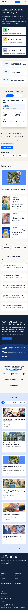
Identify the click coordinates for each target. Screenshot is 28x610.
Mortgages (3, 573)
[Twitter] (4, 605)
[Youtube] (12, 605)
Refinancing (17, 247)
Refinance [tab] (18, 95)
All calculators (5, 259)
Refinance (15, 402)
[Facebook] (2, 605)
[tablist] (14, 95)
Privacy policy (4, 593)
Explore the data (7, 338)
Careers (16, 578)
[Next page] (23, 548)
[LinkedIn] (9, 605)
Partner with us (18, 583)
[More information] (25, 61)
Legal (2, 591)
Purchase (8, 402)
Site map (17, 575)
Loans (2, 580)
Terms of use (4, 601)
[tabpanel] (14, 123)
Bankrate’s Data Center (6, 583)
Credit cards (3, 578)
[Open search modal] (22, 1)
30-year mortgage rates (9, 155)
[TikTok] (15, 605)
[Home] (6, 1)
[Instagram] (7, 605)
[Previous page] (5, 548)
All (3, 402)
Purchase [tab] (10, 95)
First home (6, 247)
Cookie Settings (4, 596)
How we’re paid (18, 573)
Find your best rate (7, 147)
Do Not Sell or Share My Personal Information (10, 598)
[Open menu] (25, 1)
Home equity (23, 402)
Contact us (17, 580)
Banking (2, 575)
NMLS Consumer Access (21, 560)
